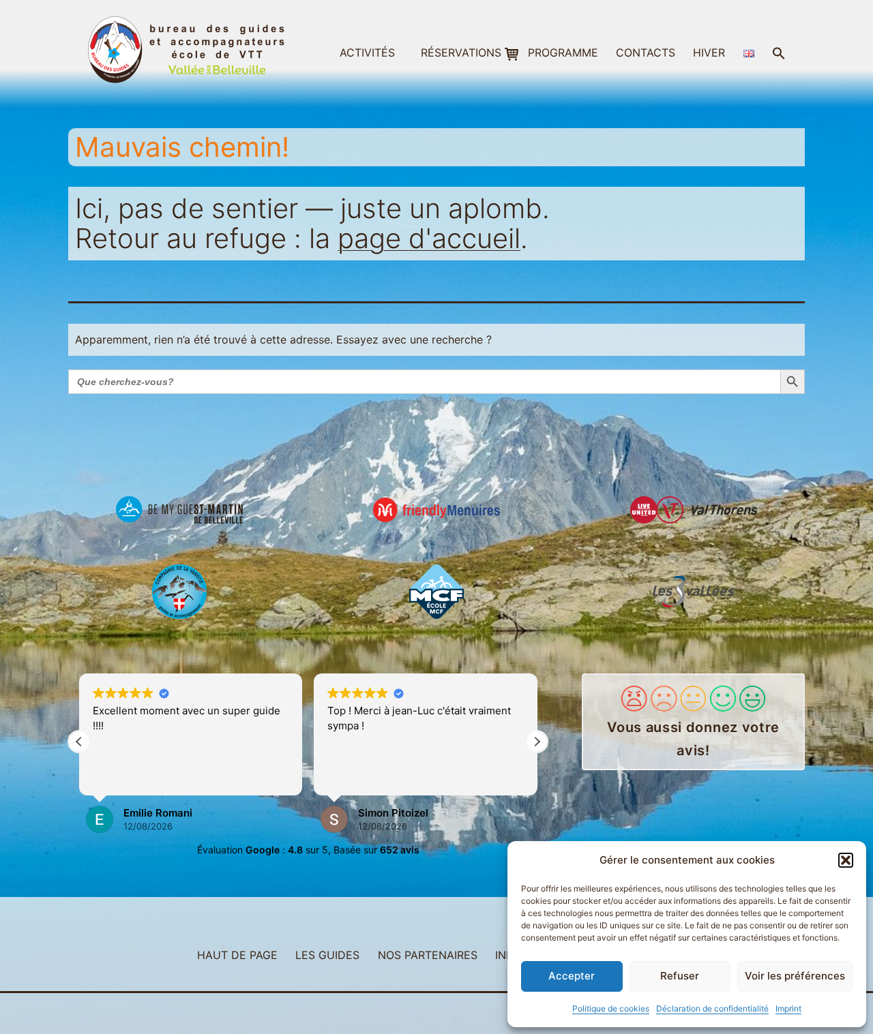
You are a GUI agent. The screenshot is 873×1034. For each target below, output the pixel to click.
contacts (645, 52)
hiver (709, 52)
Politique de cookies (610, 1008)
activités (367, 52)
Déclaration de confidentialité (712, 1008)
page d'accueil (429, 238)
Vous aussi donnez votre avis (693, 739)
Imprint (788, 1008)
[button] (846, 860)
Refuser (679, 975)
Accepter (571, 975)
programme (563, 52)
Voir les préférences (795, 975)
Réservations (461, 52)
